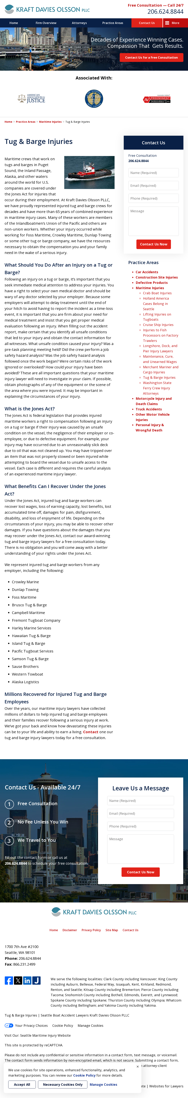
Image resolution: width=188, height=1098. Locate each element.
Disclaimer (70, 930)
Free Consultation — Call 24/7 (155, 5)
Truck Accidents (149, 409)
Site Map (112, 930)
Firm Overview (46, 23)
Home (14, 23)
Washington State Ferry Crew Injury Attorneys (157, 388)
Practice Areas (112, 23)
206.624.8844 (165, 11)
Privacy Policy (91, 930)
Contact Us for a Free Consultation (151, 57)
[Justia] (36, 980)
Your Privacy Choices (31, 1025)
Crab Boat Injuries (157, 293)
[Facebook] (9, 980)
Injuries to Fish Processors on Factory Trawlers (160, 335)
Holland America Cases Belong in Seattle (156, 303)
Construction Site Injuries (157, 277)
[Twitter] (18, 980)
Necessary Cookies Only (62, 1084)
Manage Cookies (90, 1025)
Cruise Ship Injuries (158, 324)
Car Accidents (147, 272)
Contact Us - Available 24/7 (43, 787)
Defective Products (152, 282)
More (175, 23)
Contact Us (147, 23)
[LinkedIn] (27, 980)
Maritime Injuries (50, 121)
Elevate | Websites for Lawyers (152, 1086)
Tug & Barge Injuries (159, 377)
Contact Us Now (153, 244)
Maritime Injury (44, 1035)
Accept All (22, 1084)
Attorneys (79, 23)
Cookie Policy (62, 1025)
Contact (90, 731)
